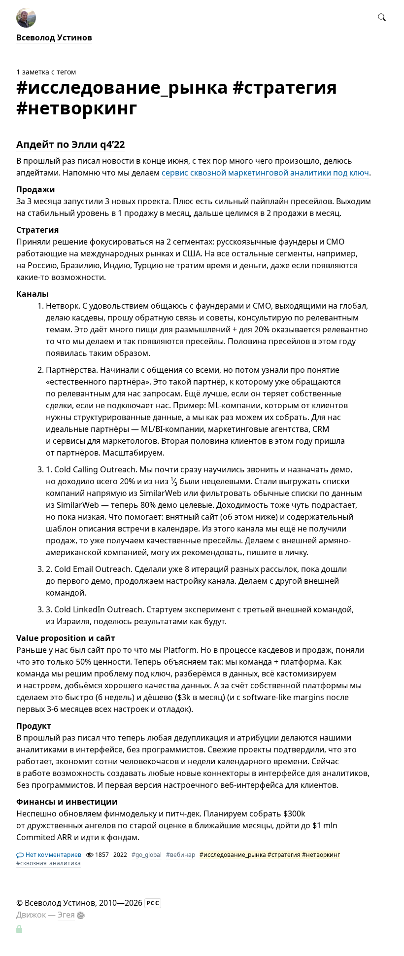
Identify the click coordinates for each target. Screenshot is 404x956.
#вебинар (180, 854)
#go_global (147, 854)
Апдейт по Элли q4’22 (70, 144)
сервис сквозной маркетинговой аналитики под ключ (265, 172)
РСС (153, 903)
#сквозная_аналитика (48, 863)
